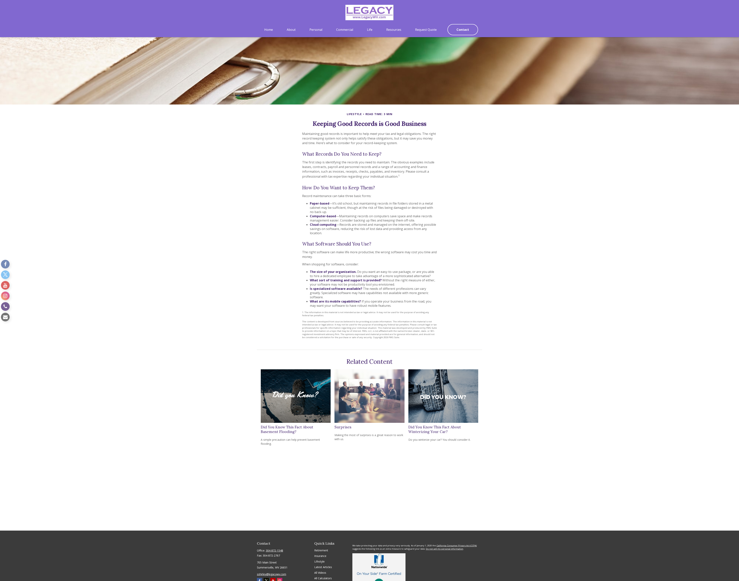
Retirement (321, 550)
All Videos (320, 572)
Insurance (320, 556)
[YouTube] (5, 285)
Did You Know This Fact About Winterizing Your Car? (434, 429)
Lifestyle (319, 561)
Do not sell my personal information (444, 548)
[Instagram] (5, 296)
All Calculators (323, 578)
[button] (268, 29)
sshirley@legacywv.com (271, 574)
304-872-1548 (274, 550)
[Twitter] (5, 274)
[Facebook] (5, 264)
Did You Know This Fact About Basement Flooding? (287, 429)
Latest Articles (323, 567)
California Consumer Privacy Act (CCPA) (456, 545)
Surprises (342, 427)
